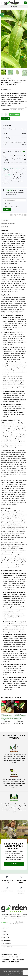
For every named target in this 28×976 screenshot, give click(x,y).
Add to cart (14, 114)
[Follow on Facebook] (16, 922)
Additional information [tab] (8, 223)
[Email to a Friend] (20, 215)
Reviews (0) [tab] (4, 226)
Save (4, 702)
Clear (25, 107)
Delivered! (22, 162)
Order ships (14, 162)
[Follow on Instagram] (19, 922)
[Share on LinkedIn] (25, 215)
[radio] (13, 110)
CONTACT (9, 190)
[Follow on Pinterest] (22, 922)
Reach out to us (7, 175)
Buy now (6, 118)
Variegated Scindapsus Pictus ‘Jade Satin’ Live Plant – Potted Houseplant (20, 717)
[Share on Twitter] (17, 215)
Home (3, 78)
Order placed (6, 161)
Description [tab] (4, 220)
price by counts (5, 109)
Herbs (9, 78)
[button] (2, 3)
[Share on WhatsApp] (11, 215)
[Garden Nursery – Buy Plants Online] (11, 2)
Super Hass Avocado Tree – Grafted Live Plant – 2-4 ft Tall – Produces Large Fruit (7, 717)
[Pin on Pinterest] (22, 215)
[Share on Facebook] (14, 215)
